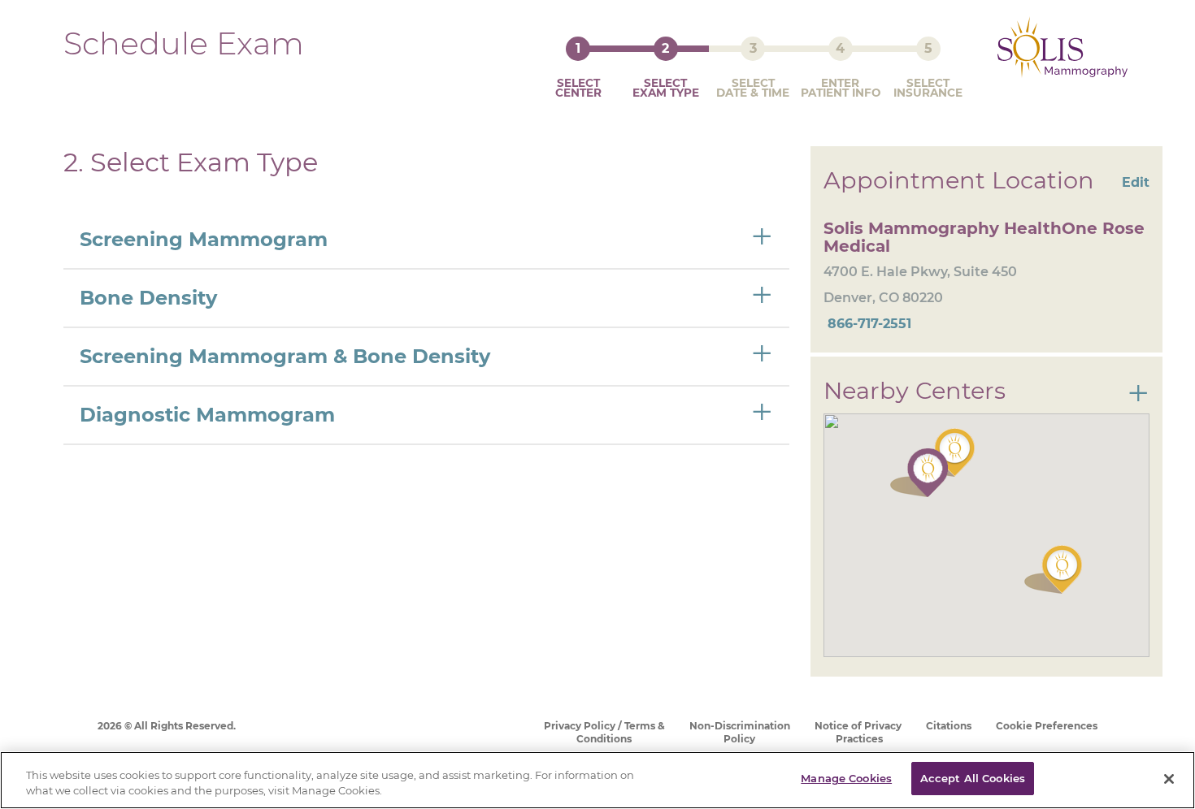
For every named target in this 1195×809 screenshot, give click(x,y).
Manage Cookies (846, 778)
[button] (1053, 569)
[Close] (1169, 779)
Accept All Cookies (972, 778)
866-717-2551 (867, 323)
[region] (597, 780)
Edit (1135, 182)
